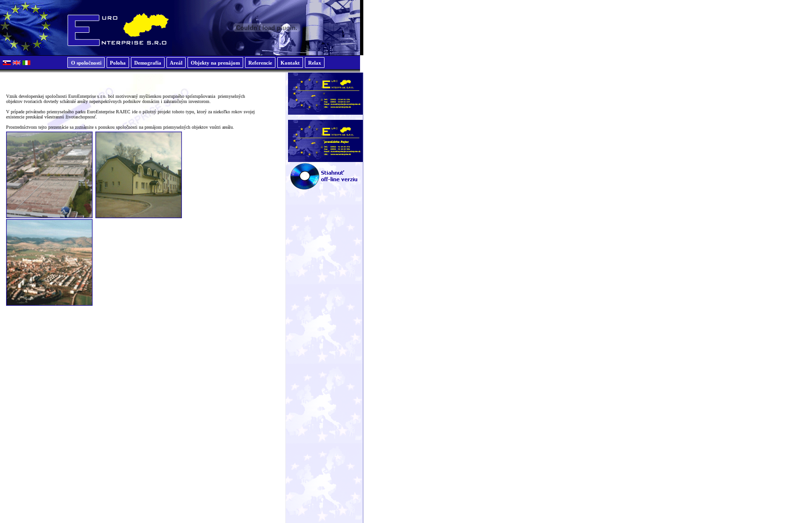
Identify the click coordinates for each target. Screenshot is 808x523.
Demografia (147, 63)
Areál (176, 63)
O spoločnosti (86, 63)
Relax (314, 63)
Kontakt (290, 63)
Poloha (118, 63)
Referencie (260, 63)
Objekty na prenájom (215, 63)
